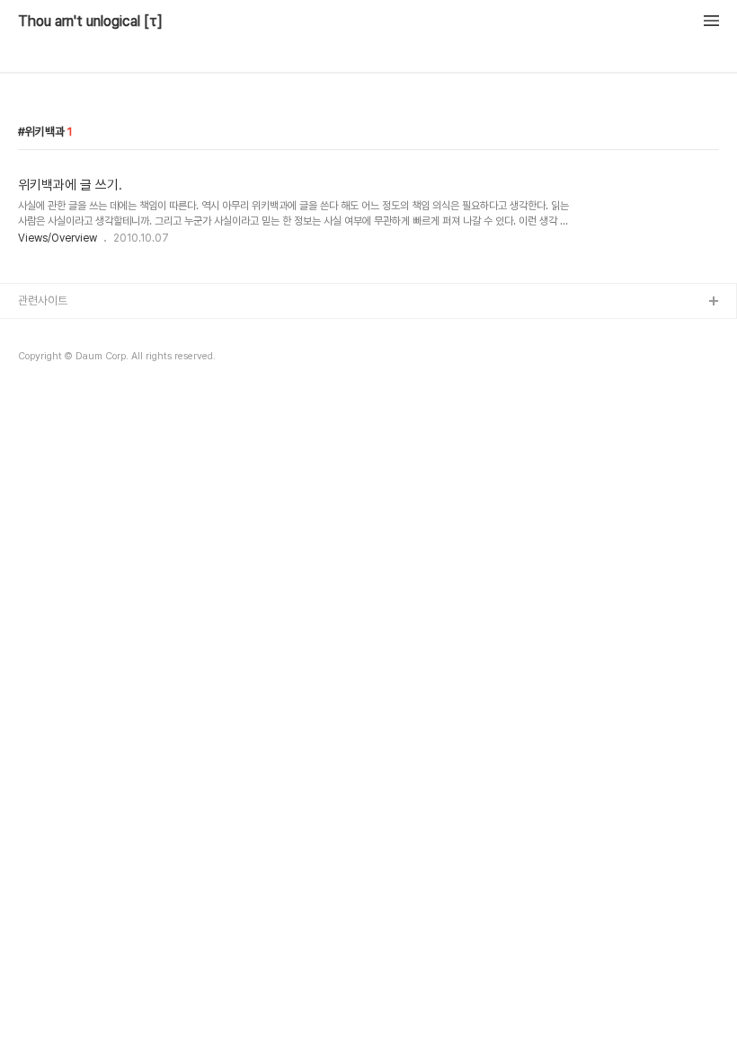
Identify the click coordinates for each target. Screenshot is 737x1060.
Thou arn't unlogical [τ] (90, 21)
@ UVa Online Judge (73, 388)
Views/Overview (57, 238)
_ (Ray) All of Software (76, 331)
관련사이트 (42, 300)
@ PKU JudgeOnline (72, 360)
